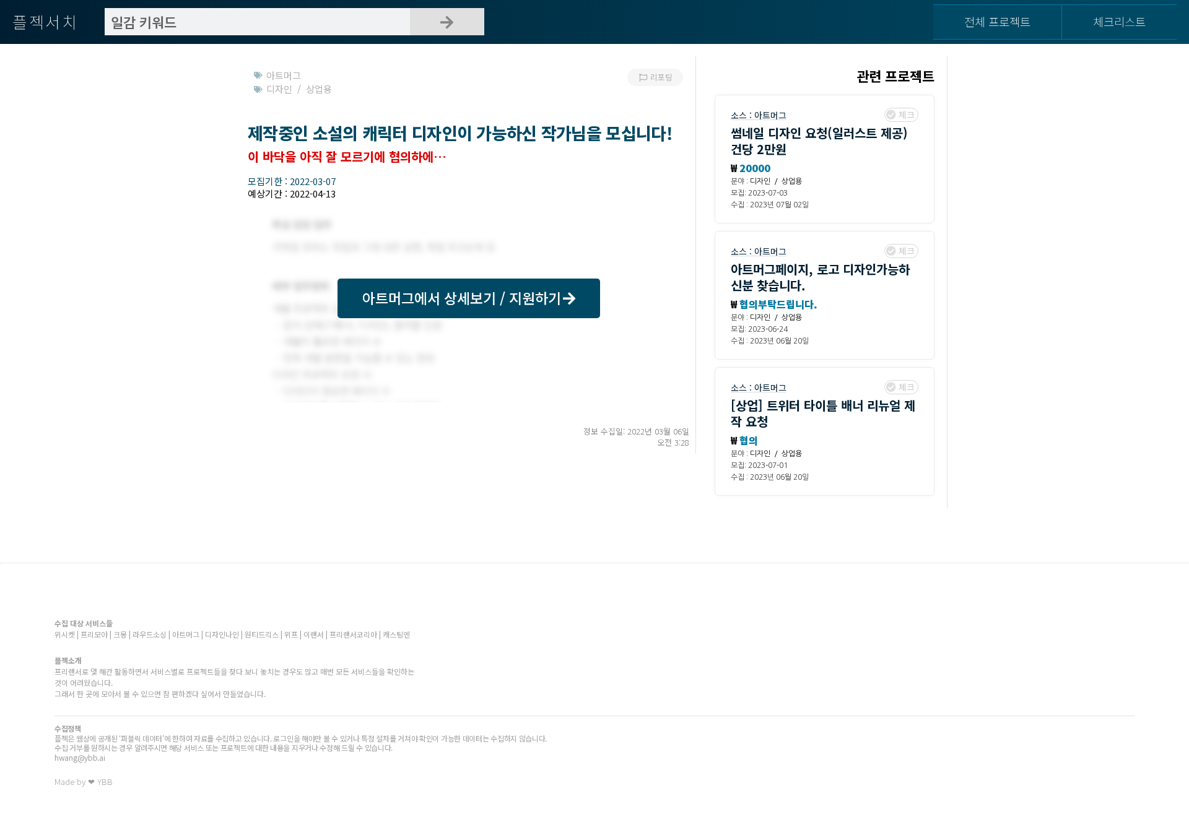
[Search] (447, 21)
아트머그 (770, 115)
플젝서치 (45, 21)
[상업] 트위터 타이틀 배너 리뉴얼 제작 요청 (823, 413)
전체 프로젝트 (997, 21)
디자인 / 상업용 (776, 181)
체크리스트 (1119, 21)
